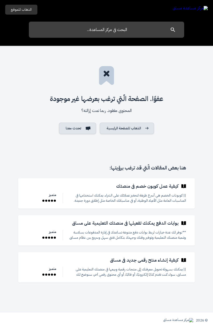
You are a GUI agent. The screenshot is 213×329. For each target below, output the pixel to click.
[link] (106, 193)
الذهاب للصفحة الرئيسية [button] (123, 128)
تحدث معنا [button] (73, 128)
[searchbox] (106, 30)
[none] (190, 9)
